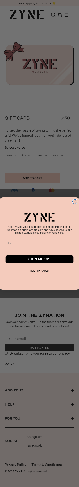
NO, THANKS (39, 270)
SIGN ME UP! (39, 259)
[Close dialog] (75, 201)
